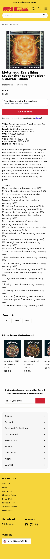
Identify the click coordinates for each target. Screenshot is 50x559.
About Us (6, 483)
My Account (7, 510)
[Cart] (40, 9)
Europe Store (29, 2)
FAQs (4, 487)
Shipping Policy (9, 495)
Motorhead (7, 84)
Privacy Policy (8, 503)
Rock (27, 321)
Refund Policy (8, 499)
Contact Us (7, 491)
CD (6, 321)
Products (14, 24)
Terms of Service (10, 506)
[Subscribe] (40, 400)
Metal (16, 321)
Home (5, 24)
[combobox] (25, 16)
